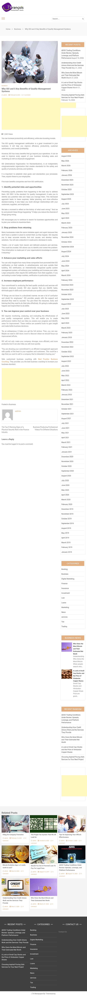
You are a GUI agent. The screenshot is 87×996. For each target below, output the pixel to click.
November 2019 (67, 514)
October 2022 (66, 352)
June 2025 (65, 209)
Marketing (65, 607)
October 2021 (66, 409)
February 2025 (66, 228)
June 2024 (65, 261)
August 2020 (66, 476)
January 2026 (66, 175)
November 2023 (67, 290)
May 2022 (65, 376)
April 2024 (65, 271)
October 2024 (66, 242)
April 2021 (65, 438)
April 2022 (65, 380)
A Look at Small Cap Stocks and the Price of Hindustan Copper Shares (71, 85)
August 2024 (66, 252)
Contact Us (63, 932)
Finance (64, 584)
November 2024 (67, 237)
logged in (14, 444)
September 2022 (67, 356)
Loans (63, 603)
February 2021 (66, 447)
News (63, 612)
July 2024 (65, 256)
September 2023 (67, 299)
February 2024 (66, 280)
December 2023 (67, 285)
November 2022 (67, 347)
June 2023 (65, 314)
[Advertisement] (39, 114)
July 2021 (65, 423)
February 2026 (66, 170)
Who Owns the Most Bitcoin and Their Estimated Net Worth (71, 75)
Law (63, 598)
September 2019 (67, 523)
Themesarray (50, 994)
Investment (65, 593)
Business (4, 85)
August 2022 (66, 361)
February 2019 (66, 547)
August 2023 (66, 304)
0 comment (27, 95)
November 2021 (67, 404)
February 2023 (66, 333)
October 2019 (66, 519)
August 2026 (66, 156)
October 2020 (66, 466)
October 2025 (66, 189)
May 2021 (65, 433)
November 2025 (67, 185)
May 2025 (65, 213)
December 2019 (67, 509)
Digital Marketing (67, 579)
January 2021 (66, 452)
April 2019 (65, 538)
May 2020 (65, 490)
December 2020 (67, 457)
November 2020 (67, 461)
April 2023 (65, 323)
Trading (64, 626)
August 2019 (66, 528)
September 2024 (67, 247)
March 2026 (65, 166)
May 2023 (65, 318)
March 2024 (65, 275)
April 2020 (65, 495)
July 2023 (65, 309)
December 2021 (67, 399)
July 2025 (65, 204)
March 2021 (65, 442)
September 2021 (67, 414)
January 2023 (66, 337)
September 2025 (67, 194)
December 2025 (67, 180)
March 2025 (65, 223)
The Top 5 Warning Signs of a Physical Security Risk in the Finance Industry (15, 429)
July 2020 (65, 481)
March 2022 (65, 385)
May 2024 (65, 266)
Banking (64, 569)
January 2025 (66, 232)
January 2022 (66, 395)
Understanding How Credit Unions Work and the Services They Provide (72, 65)
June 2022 (65, 371)
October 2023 (66, 294)
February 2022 (66, 390)
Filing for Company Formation (13, 835)
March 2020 (65, 500)
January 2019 (66, 552)
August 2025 (66, 199)
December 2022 (67, 342)
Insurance (65, 588)
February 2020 (66, 504)
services (64, 617)
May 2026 (65, 161)
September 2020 (67, 471)
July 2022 (65, 366)
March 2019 (65, 543)
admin (5, 95)
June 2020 (65, 485)
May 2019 (65, 533)
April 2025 (65, 218)
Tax (62, 622)
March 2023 (65, 328)
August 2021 (66, 418)
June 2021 (65, 428)
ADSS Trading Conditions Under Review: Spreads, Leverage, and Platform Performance (70, 867)
